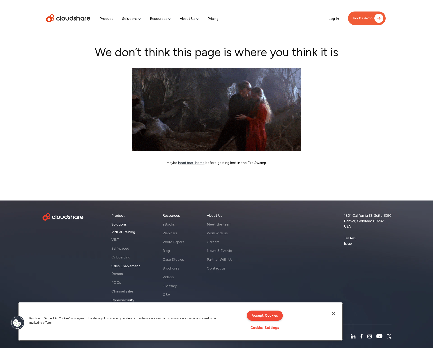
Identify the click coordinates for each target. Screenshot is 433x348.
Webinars (170, 233)
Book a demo (363, 18)
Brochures (171, 268)
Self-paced (120, 248)
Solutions (130, 18)
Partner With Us (220, 259)
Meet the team (219, 224)
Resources (158, 18)
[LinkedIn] (353, 336)
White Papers (173, 242)
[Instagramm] (369, 336)
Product (106, 18)
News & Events (219, 251)
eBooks (169, 224)
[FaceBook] (361, 336)
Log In (334, 18)
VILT (115, 239)
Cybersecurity (122, 300)
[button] (17, 323)
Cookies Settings (265, 328)
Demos (117, 274)
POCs (116, 282)
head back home (191, 163)
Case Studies (173, 259)
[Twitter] (389, 336)
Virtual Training (123, 232)
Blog (166, 251)
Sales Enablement (125, 266)
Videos (168, 277)
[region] (180, 321)
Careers (213, 242)
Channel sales (122, 291)
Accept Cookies (265, 315)
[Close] (333, 313)
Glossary (170, 286)
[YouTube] (379, 336)
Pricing (213, 18)
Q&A (166, 295)
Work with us (217, 233)
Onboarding (120, 257)
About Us (187, 18)
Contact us (216, 268)
